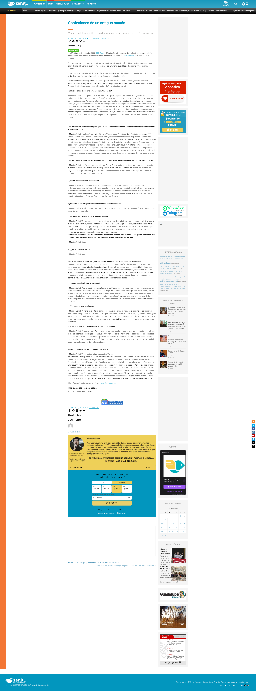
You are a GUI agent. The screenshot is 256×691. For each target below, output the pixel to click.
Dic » (165, 536)
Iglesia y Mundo (62, 4)
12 (169, 523)
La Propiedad (197, 682)
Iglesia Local (105, 38)
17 (162, 527)
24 (162, 531)
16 (184, 523)
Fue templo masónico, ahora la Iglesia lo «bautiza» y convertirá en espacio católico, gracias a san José (173, 279)
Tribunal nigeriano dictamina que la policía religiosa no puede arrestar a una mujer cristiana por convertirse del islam (172, 286)
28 (177, 531)
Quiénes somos (181, 682)
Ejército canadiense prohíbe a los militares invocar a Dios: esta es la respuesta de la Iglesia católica (190, 11)
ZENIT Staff (93, 38)
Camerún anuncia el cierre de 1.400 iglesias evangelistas (176, 353)
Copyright (234, 682)
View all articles (74, 432)
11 (165, 523)
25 (165, 531)
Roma (50, 4)
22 (180, 527)
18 (165, 527)
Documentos (78, 4)
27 (173, 531)
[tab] (166, 636)
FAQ (189, 682)
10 (162, 523)
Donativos (91, 4)
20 (173, 527)
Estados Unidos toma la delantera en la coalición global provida (175, 364)
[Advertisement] (111, 543)
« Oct (161, 536)
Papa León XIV (39, 4)
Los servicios (208, 682)
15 (180, 523)
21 (177, 527)
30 (184, 531)
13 (173, 523)
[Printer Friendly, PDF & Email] (73, 50)
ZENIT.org (100, 53)
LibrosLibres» (129, 56)
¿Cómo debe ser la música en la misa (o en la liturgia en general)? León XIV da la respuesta (177, 310)
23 (184, 527)
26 (169, 531)
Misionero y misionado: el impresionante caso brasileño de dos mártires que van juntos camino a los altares (177, 339)
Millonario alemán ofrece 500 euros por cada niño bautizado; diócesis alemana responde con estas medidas (97, 11)
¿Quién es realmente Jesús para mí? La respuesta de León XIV (165, 553)
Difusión (217, 682)
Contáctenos (243, 682)
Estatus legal (225, 682)
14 (177, 523)
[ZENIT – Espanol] (20, 4)
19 (169, 527)
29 (180, 531)
